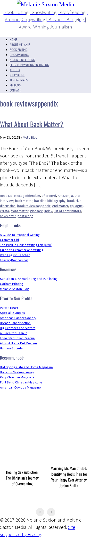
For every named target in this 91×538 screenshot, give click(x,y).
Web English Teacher (15, 255)
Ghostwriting (19, 55)
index (48, 211)
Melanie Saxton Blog (14, 289)
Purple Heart (9, 307)
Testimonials (19, 80)
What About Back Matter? (32, 124)
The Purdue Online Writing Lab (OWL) (26, 245)
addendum (32, 195)
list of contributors (67, 211)
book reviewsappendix (33, 206)
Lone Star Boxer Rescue (17, 338)
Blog (21, 195)
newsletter (8, 216)
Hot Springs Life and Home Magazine (26, 367)
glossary (36, 211)
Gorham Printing (11, 284)
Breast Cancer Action (15, 323)
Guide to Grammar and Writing (21, 250)
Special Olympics (12, 313)
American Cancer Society (18, 318)
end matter (60, 206)
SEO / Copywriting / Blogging (29, 65)
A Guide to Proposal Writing (20, 235)
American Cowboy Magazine (20, 387)
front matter (19, 211)
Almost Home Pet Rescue (18, 343)
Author (15, 70)
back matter (24, 200)
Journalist (17, 75)
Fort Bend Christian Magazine (21, 382)
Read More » (9, 195)
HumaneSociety (11, 348)
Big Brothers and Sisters (17, 328)
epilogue (76, 206)
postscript (25, 216)
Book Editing (18, 50)
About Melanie (20, 44)
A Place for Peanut (13, 333)
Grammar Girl (9, 240)
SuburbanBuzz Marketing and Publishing (29, 278)
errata (4, 211)
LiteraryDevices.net (14, 260)
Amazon (63, 195)
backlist (40, 200)
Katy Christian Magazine (17, 377)
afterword (49, 195)
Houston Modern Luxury (17, 372)
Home (13, 39)
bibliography (56, 200)
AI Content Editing (22, 60)
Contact (15, 90)
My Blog (15, 85)
